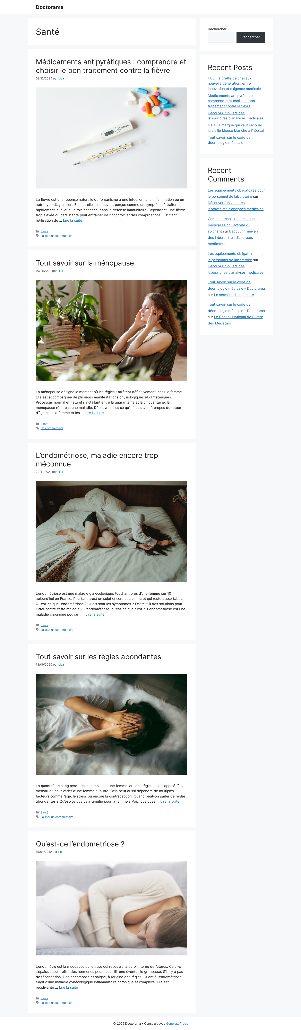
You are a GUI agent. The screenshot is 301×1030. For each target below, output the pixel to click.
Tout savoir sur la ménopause (85, 263)
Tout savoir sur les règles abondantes (98, 656)
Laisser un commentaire (57, 235)
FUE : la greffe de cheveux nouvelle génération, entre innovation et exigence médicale (234, 83)
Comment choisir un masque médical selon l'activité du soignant (231, 225)
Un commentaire (52, 428)
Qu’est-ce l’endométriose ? (80, 843)
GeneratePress (177, 1023)
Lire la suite (72, 220)
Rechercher (217, 29)
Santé (44, 231)
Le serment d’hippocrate (234, 295)
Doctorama (50, 7)
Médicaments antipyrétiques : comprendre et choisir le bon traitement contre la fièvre (111, 66)
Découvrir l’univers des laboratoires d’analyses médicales (233, 237)
